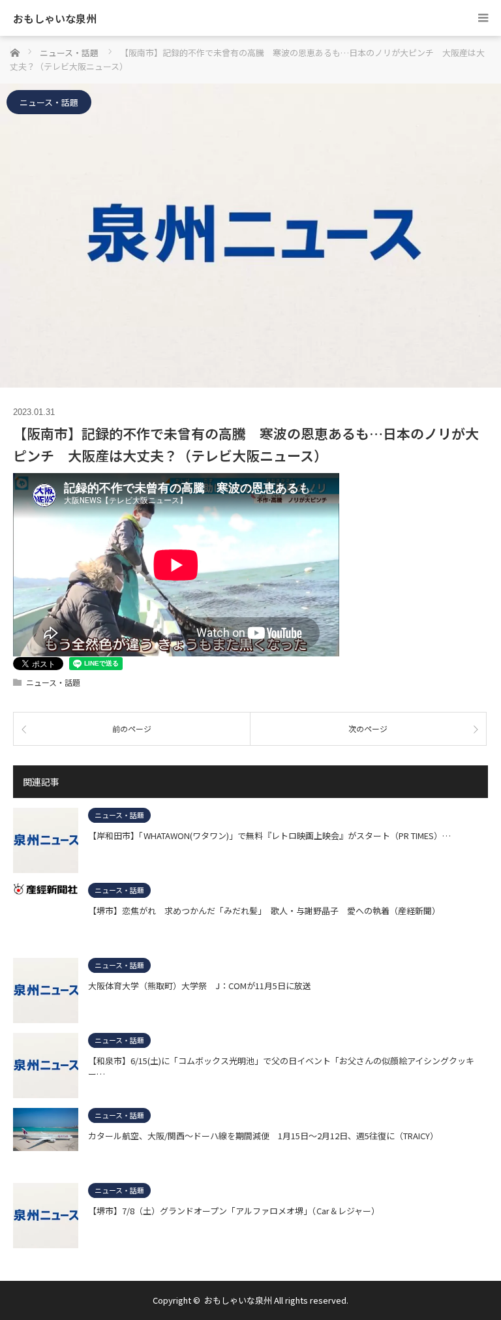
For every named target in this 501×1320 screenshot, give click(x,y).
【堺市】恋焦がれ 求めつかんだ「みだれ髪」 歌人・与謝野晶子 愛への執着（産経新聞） (264, 910)
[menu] (483, 18)
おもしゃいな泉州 (55, 18)
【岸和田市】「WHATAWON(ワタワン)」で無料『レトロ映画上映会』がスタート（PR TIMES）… (269, 835)
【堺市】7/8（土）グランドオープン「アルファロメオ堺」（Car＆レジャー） (234, 1211)
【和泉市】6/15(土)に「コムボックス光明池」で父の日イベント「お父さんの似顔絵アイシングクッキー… (281, 1067)
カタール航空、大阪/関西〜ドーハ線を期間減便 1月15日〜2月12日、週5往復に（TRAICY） (263, 1135)
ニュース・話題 (49, 102)
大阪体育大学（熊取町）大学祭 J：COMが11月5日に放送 (199, 985)
